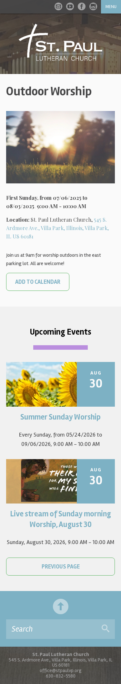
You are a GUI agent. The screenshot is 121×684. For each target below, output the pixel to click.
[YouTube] (70, 6)
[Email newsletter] (58, 6)
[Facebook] (82, 6)
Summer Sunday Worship (60, 417)
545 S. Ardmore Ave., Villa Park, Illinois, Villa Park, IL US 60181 (57, 228)
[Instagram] (93, 6)
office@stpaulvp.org (61, 670)
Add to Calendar (37, 281)
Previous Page (61, 566)
